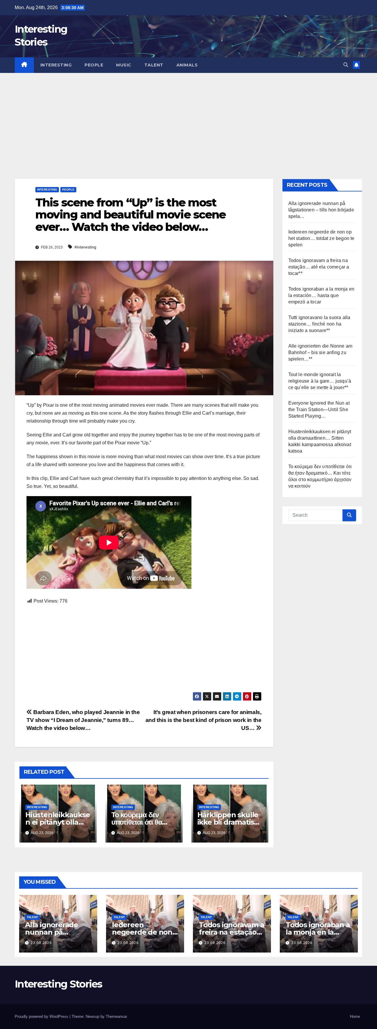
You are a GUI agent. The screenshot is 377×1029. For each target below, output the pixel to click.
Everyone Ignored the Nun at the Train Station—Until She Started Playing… (319, 409)
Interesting (56, 65)
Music (123, 65)
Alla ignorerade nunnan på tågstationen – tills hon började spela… (321, 210)
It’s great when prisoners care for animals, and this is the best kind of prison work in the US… (203, 720)
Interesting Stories (58, 984)
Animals (187, 65)
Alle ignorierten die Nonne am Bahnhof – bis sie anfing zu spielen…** (320, 352)
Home (355, 1016)
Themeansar (116, 1016)
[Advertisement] (188, 117)
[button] (345, 64)
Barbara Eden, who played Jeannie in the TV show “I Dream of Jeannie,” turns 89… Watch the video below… (83, 720)
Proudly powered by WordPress (42, 1016)
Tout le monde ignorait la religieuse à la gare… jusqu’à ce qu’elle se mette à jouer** (319, 381)
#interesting (85, 247)
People (94, 65)
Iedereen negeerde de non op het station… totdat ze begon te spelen (321, 238)
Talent (153, 65)
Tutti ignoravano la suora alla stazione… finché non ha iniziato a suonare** (319, 324)
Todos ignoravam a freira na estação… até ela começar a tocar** (318, 267)
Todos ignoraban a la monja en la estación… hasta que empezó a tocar (321, 295)
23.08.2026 (41, 943)
